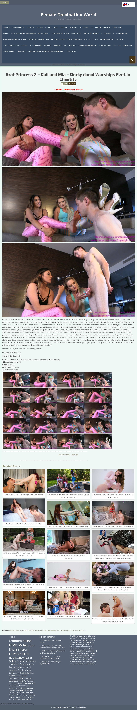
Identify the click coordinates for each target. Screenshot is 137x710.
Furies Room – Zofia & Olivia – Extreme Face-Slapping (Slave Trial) (52, 646)
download (28, 690)
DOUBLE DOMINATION (26, 683)
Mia (84, 631)
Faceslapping (43, 33)
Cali (42, 631)
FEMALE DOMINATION (19, 652)
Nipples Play (60, 39)
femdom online (20, 641)
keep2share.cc (21, 688)
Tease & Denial (105, 45)
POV (96, 39)
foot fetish (25, 673)
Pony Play (88, 39)
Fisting (108, 33)
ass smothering (26, 699)
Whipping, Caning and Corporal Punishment (46, 51)
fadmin (73, 84)
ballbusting (14, 673)
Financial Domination (93, 33)
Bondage (73, 28)
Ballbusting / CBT (43, 28)
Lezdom (49, 39)
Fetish (25, 697)
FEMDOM (16, 645)
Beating (64, 28)
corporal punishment (16, 690)
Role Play (120, 39)
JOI (14, 699)
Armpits (6, 28)
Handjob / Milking (36, 39)
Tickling (116, 45)
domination (13, 681)
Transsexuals (9, 51)
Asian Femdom (18, 28)
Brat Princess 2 (36, 631)
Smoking (47, 45)
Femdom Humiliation (60, 33)
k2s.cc (28, 657)
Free (33, 661)
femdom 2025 (27, 664)
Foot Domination (120, 33)
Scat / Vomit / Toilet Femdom (15, 45)
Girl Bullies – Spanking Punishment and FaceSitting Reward (52, 652)
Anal (32, 681)
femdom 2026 (24, 686)
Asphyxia (30, 28)
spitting (17, 699)
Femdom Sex (76, 33)
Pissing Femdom (106, 39)
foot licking (70, 631)
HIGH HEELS (14, 686)
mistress (27, 678)
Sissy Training (36, 45)
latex (22, 678)
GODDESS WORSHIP (16, 693)
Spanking (57, 45)
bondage (13, 667)
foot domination (62, 631)
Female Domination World (68, 14)
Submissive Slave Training (18, 695)
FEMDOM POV (24, 681)
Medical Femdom (75, 39)
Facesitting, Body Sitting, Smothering (19, 33)
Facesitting (31, 695)
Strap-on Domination (87, 45)
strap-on (13, 670)
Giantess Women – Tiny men (14, 39)
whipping (13, 683)
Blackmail (84, 28)
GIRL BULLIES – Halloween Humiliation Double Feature (50, 657)
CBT (11, 664)
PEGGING (19, 675)
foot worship (78, 631)
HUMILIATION (17, 657)
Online (12, 661)
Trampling (127, 45)
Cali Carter (47, 631)
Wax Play (21, 51)
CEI (92, 28)
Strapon (30, 688)
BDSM (56, 28)
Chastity (53, 631)
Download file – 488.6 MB (68, 455)
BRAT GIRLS (27, 631)
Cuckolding (117, 28)
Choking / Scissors (102, 28)
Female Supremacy (15, 697)
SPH (64, 45)
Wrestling (71, 51)
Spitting (72, 45)
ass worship (29, 693)
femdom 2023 (24, 661)
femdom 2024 (24, 670)
